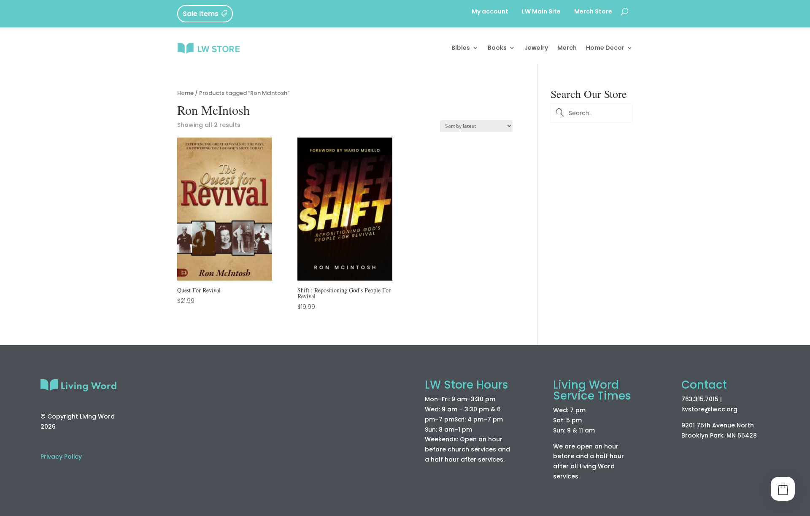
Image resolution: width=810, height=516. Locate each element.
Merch (567, 47)
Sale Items (201, 14)
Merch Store (593, 12)
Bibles (460, 47)
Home (185, 93)
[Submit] (558, 113)
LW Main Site (541, 12)
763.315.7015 (699, 399)
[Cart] (783, 489)
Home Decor (605, 47)
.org (731, 409)
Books (497, 47)
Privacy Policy (61, 456)
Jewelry (536, 47)
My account (490, 12)
